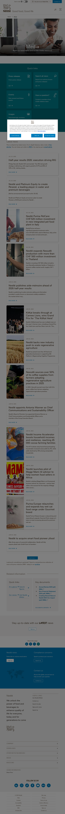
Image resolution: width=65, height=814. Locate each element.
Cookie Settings (15, 135)
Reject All (37, 135)
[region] (32, 129)
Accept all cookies (49, 135)
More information (41, 131)
